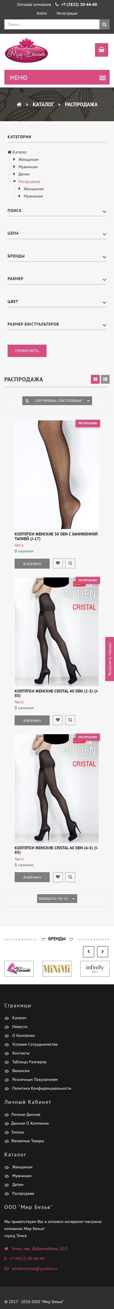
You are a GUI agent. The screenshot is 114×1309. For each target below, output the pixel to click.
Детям (23, 174)
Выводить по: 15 (53, 898)
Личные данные (25, 1114)
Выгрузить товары (109, 658)
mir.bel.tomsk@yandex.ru (34, 1268)
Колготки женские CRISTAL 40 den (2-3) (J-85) (57, 693)
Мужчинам (27, 166)
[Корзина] (98, 50)
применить (27, 350)
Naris (19, 545)
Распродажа (80, 104)
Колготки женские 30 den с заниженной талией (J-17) (56, 536)
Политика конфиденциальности (41, 1088)
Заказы (17, 1132)
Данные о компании (30, 1123)
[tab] (95, 379)
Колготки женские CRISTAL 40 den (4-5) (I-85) (56, 850)
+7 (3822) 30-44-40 (26, 1258)
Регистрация (67, 13)
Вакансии (20, 1070)
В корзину (32, 564)
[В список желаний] (58, 563)
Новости (19, 1026)
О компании (23, 1035)
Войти (42, 13)
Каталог (42, 104)
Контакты (20, 1053)
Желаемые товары (27, 1140)
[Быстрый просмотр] (70, 563)
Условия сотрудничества (34, 1044)
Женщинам (28, 159)
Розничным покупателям (34, 1079)
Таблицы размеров (28, 1061)
